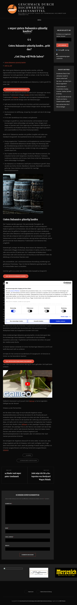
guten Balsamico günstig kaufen (28, 460)
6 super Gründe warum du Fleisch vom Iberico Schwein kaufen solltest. (63, 99)
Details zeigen (64, 316)
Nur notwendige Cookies (16, 321)
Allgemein (28, 455)
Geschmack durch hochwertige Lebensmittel (36, 7)
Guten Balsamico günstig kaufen (15, 62)
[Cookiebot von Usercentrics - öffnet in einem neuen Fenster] (64, 283)
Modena (15, 97)
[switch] (30, 311)
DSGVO (5, 450)
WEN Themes (62, 601)
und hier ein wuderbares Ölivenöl (16, 276)
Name (7, 528)
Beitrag (31, 401)
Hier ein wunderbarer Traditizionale (16, 89)
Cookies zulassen (60, 321)
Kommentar (8, 503)
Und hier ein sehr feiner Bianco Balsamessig (18, 361)
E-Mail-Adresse (9, 537)
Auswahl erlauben (38, 321)
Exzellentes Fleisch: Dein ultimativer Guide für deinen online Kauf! (63, 76)
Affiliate (24, 424)
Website (7, 545)
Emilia (27, 95)
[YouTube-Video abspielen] (27, 384)
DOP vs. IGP (8, 66)
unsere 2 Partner (14, 290)
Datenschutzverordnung (45, 601)
